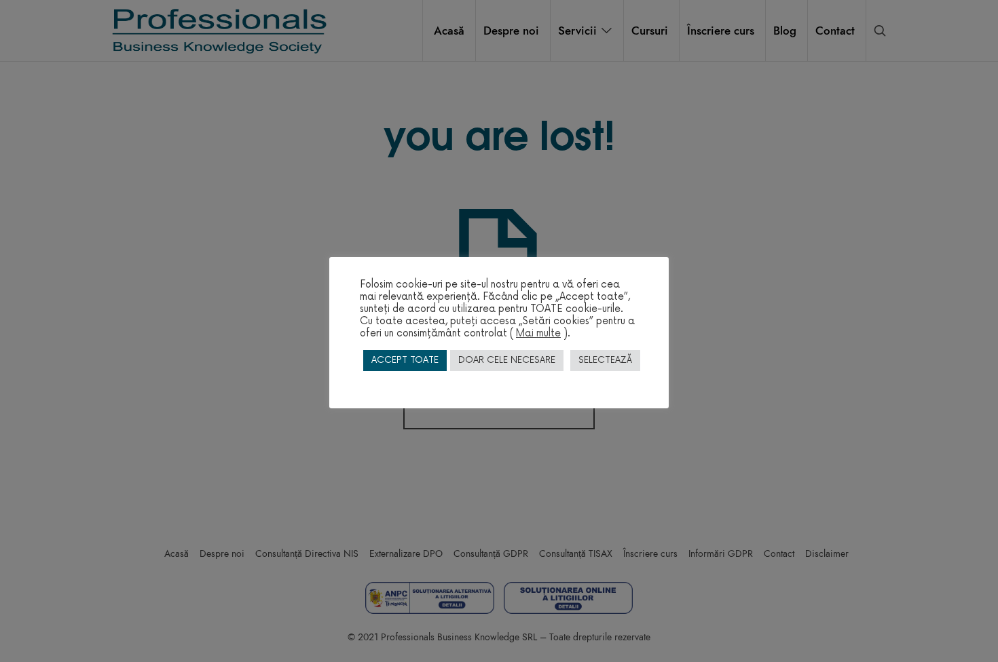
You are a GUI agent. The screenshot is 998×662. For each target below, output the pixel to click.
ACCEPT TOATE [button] (405, 360)
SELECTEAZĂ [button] (605, 360)
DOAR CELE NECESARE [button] (506, 360)
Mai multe (538, 333)
